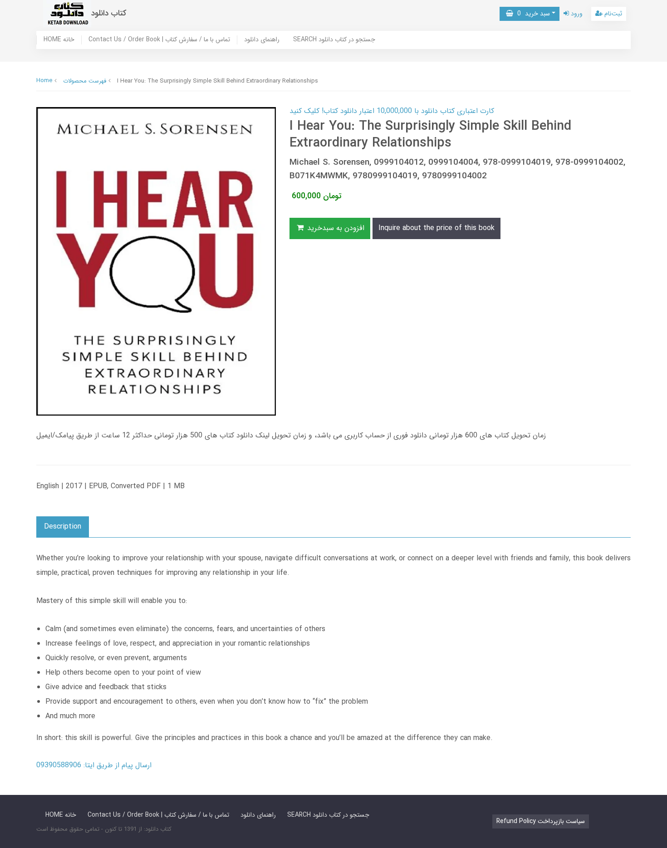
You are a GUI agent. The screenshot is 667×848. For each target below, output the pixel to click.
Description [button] (62, 526)
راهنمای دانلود (262, 39)
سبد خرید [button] (531, 14)
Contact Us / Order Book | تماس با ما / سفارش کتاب (159, 39)
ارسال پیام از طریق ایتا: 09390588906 (94, 765)
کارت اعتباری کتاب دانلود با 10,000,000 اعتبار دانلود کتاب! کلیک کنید (391, 111)
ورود (576, 14)
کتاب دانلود (109, 13)
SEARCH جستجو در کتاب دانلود (334, 39)
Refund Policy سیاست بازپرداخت (540, 821)
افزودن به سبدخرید (334, 228)
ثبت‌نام (612, 14)
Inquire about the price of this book (436, 228)
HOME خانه (59, 39)
